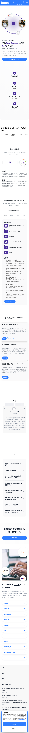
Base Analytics (7, 658)
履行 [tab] (18, 215)
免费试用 (14, 538)
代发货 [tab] (5, 215)
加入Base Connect (15, 59)
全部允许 (14, 724)
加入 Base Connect (10, 301)
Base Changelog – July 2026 (9, 695)
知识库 (11, 338)
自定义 (13, 729)
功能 (6, 40)
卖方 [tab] (24, 215)
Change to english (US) (18, 1)
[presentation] (4, 408)
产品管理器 (6, 619)
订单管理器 (6, 608)
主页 (3, 40)
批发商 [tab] (11, 215)
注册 (4, 338)
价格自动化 (6, 625)
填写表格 (5, 358)
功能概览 (6, 603)
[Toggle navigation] (27, 2)
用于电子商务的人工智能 (9, 652)
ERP (5, 636)
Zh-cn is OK (19, 4)
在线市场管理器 (7, 614)
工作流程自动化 (7, 647)
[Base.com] (5, 2)
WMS (5, 630)
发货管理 (6, 641)
